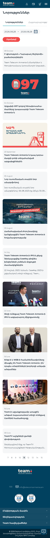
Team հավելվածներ (15, 523)
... (36, 31)
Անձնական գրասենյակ (26, 4)
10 (20, 457)
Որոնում (11, 39)
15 (42, 457)
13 (33, 457)
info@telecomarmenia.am (31, 487)
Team (9, 3)
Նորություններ (14, 22)
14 (37, 457)
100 (10, 487)
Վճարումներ (33, 4)
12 (28, 457)
